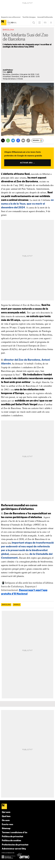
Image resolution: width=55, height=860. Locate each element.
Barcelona (6, 604)
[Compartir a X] (3, 140)
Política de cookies (11, 841)
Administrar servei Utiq (14, 849)
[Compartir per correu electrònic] (23, 140)
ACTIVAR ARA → (27, 163)
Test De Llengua (29, 17)
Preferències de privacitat (15, 845)
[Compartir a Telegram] (13, 140)
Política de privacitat (12, 837)
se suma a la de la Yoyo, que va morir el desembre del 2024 (27, 204)
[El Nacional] (3, 22)
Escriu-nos (7, 824)
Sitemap (6, 828)
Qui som (6, 812)
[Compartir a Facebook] (18, 140)
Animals (16, 604)
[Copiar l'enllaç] (28, 140)
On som (6, 820)
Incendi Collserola (45, 17)
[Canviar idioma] (45, 22)
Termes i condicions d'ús (14, 833)
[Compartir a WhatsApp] (8, 140)
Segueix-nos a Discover (11, 17)
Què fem (6, 816)
